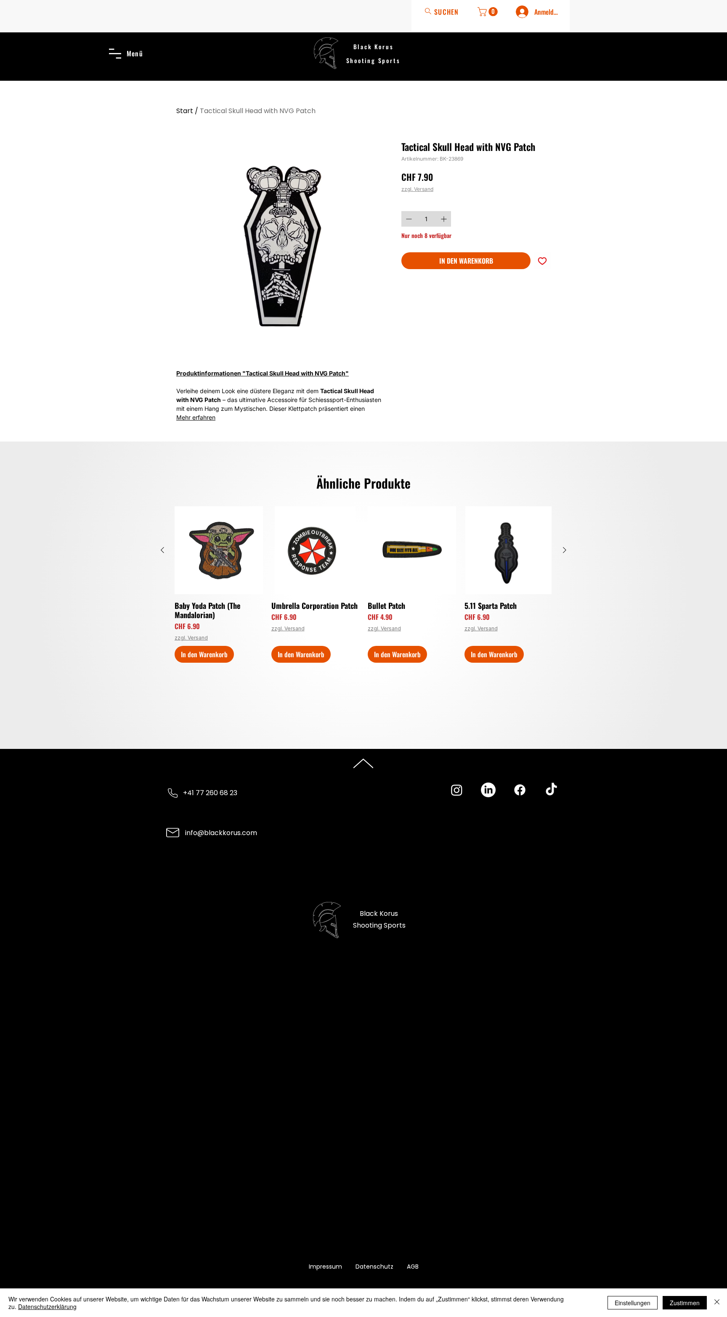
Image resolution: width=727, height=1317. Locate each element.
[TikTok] (551, 790)
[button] (489, 11)
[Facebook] (519, 790)
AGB (413, 1266)
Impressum (325, 1266)
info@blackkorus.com (221, 833)
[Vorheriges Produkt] (162, 550)
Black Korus (373, 46)
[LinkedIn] (488, 790)
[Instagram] (456, 790)
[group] (363, 585)
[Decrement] (408, 219)
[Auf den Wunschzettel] (542, 260)
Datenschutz (374, 1266)
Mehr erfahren (195, 417)
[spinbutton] (426, 219)
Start (184, 111)
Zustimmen (685, 1302)
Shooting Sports (373, 60)
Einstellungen (632, 1302)
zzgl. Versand (417, 189)
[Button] (444, 11)
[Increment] (444, 219)
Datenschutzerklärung (47, 1306)
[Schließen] (717, 1302)
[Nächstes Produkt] (565, 550)
